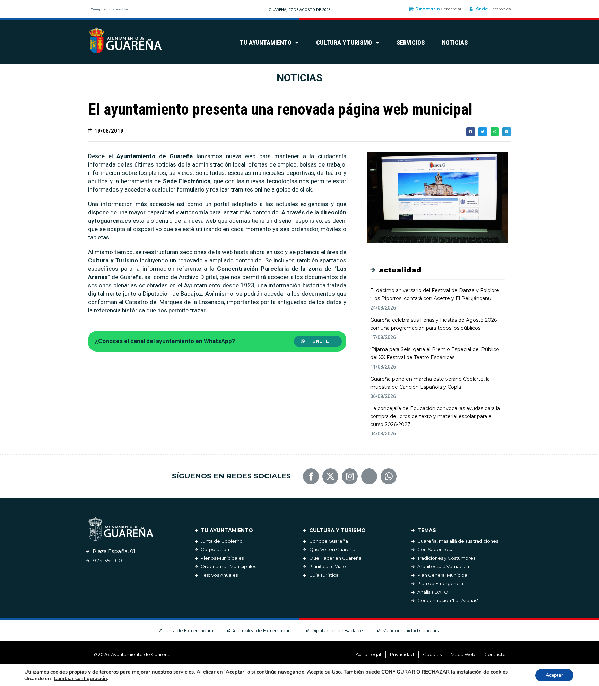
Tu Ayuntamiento (266, 42)
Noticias (455, 42)
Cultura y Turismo (344, 42)
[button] (318, 341)
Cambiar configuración (80, 678)
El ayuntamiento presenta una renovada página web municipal (280, 109)
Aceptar (554, 675)
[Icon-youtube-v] (369, 476)
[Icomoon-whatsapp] (389, 476)
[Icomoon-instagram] (350, 476)
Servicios (411, 42)
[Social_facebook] (311, 476)
